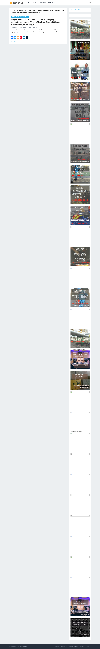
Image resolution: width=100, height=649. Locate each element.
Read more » (14, 41)
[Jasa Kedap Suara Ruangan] (80, 545)
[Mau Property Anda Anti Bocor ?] (80, 318)
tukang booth (14, 27)
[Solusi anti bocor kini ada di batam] (80, 277)
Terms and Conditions (73, 646)
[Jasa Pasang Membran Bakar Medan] (80, 112)
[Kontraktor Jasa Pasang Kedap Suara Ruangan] (80, 627)
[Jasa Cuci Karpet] (80, 462)
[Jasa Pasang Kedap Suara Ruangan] (80, 565)
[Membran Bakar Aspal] (80, 70)
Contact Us (51, 2)
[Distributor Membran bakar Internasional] (80, 50)
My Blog (14, 646)
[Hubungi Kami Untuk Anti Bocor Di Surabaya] (80, 132)
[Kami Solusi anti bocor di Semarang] (80, 297)
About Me (35, 2)
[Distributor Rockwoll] (80, 380)
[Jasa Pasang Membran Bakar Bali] (80, 91)
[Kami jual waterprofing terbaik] (80, 29)
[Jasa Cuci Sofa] (80, 442)
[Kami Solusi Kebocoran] (80, 174)
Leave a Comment (33, 27)
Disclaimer (82, 646)
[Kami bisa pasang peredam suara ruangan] (80, 400)
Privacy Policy (63, 646)
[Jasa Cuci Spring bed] (80, 483)
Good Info (43, 2)
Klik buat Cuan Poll (75, 10)
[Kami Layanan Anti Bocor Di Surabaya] (80, 215)
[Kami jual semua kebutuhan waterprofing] (80, 338)
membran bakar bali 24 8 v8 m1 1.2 (20, 16)
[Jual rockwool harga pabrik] (80, 421)
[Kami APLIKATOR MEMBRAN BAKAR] (80, 194)
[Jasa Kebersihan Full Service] (80, 524)
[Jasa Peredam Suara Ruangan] (80, 586)
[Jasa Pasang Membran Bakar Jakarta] (80, 153)
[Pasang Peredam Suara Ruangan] (80, 359)
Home (29, 2)
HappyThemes (24, 646)
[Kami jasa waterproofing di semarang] (80, 256)
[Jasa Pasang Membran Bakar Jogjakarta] (80, 235)
